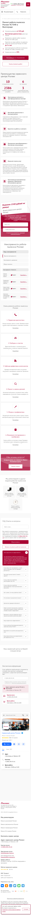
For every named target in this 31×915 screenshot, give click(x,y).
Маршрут (8, 744)
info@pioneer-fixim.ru (7, 853)
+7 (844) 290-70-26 (18, 4)
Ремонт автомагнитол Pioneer (9, 824)
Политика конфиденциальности (15, 898)
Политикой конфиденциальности (19, 683)
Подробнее (15, 328)
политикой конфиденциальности (18, 233)
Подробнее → (23, 275)
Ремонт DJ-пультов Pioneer (8, 831)
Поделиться (2, 885)
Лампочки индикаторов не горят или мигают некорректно (6, 296)
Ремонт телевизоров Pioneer (9, 828)
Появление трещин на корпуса (6, 282)
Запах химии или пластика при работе (6, 289)
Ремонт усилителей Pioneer (9, 821)
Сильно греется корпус (5, 275)
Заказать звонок (15, 466)
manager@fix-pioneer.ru (8, 857)
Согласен (26, 909)
